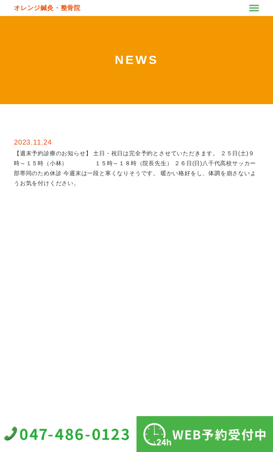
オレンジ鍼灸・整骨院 (47, 7)
